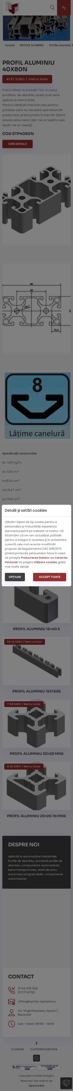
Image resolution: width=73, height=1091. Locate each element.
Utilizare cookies (45, 562)
